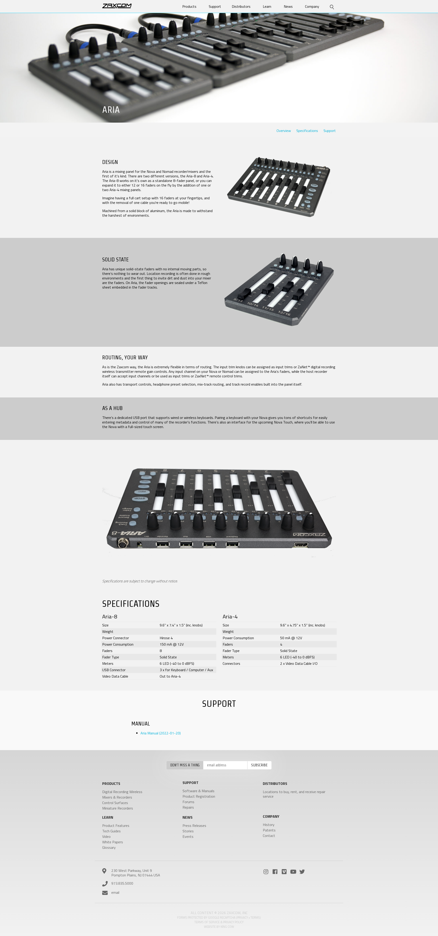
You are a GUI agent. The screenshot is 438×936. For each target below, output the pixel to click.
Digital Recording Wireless (122, 791)
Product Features (115, 825)
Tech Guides (111, 831)
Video (106, 836)
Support (329, 130)
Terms (255, 917)
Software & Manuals (198, 791)
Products (189, 6)
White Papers (112, 842)
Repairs (188, 807)
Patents (269, 830)
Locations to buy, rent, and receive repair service (294, 794)
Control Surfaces (115, 802)
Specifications (307, 130)
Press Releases (194, 825)
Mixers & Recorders (117, 797)
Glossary (109, 847)
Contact (269, 835)
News (288, 6)
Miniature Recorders (117, 808)
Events (187, 836)
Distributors (241, 6)
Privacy (242, 917)
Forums (188, 801)
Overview (283, 130)
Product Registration (198, 796)
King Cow (227, 926)
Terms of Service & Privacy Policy (219, 922)
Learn (267, 6)
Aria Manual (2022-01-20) (161, 733)
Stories (188, 831)
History (268, 824)
